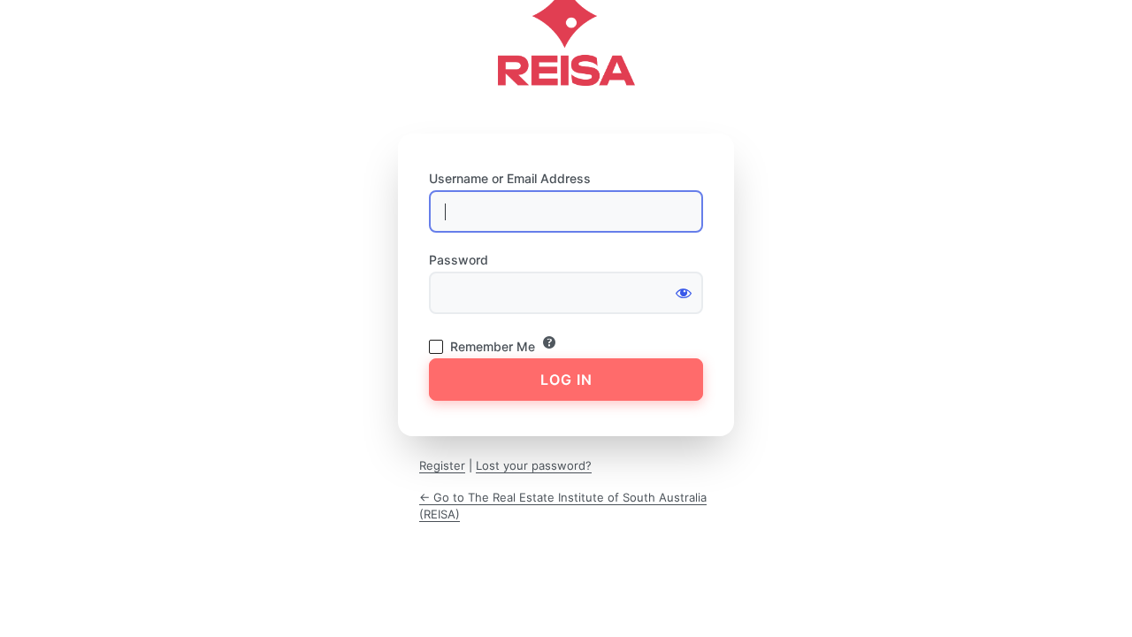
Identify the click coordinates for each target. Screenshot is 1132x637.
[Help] (549, 342)
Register (442, 465)
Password (458, 259)
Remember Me (492, 346)
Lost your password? (534, 465)
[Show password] (683, 293)
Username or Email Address (510, 178)
